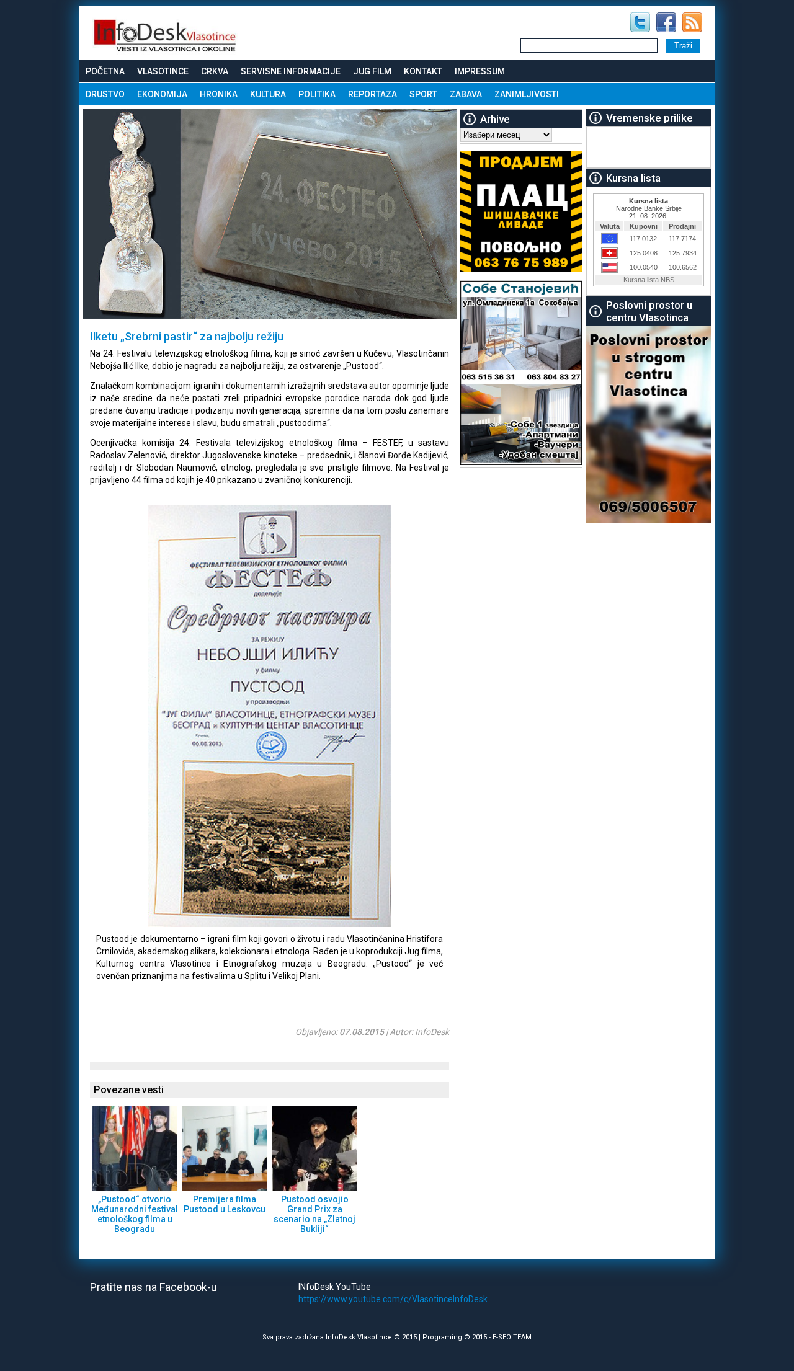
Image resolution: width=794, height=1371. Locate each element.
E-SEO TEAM (512, 1337)
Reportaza (372, 94)
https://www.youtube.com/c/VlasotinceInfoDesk (393, 1299)
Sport (423, 94)
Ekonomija (162, 94)
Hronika (219, 94)
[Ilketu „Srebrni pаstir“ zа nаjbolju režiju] (243, 924)
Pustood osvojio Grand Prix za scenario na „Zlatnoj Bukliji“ (314, 1214)
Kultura (268, 94)
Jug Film (372, 71)
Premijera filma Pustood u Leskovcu (224, 1204)
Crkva (214, 71)
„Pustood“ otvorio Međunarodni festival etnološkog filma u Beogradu (134, 1214)
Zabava (466, 94)
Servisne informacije (291, 71)
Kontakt (423, 71)
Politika (317, 94)
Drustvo (105, 94)
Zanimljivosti (526, 94)
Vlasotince (163, 71)
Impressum (480, 71)
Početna (105, 71)
